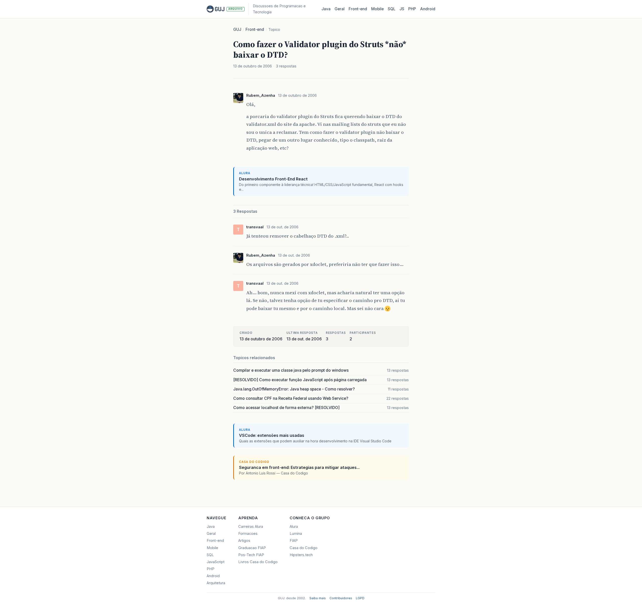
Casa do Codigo (303, 548)
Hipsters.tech (301, 555)
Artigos (244, 540)
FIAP (294, 540)
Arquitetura (216, 583)
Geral (340, 9)
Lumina (296, 533)
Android (427, 9)
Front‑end (358, 9)
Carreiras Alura (250, 526)
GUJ (237, 29)
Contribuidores (341, 598)
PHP (412, 9)
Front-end (255, 29)
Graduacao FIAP (252, 548)
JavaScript (215, 562)
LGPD (360, 598)
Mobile (377, 9)
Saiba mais (317, 598)
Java (326, 9)
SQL (391, 9)
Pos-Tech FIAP (251, 555)
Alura (294, 526)
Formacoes (248, 533)
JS (401, 9)
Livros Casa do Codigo (258, 562)
